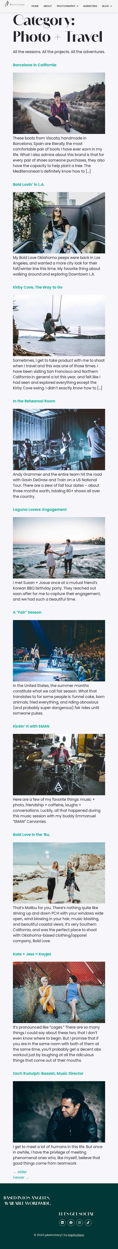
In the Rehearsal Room (34, 401)
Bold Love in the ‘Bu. (31, 834)
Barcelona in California (34, 64)
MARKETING (90, 6)
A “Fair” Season (27, 612)
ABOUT (47, 6)
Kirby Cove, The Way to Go (37, 287)
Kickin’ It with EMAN (31, 726)
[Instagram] (79, 1222)
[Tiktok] (88, 1222)
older (20, 1171)
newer (21, 1177)
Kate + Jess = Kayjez (32, 954)
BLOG (105, 6)
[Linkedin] (62, 1222)
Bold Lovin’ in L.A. (29, 184)
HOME (35, 6)
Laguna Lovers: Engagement (40, 509)
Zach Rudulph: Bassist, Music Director (48, 1073)
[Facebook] (71, 1222)
